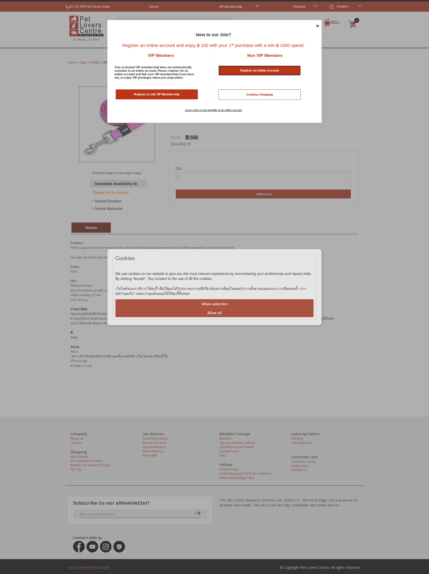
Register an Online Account (259, 70)
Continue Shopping (259, 94)
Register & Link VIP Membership (156, 94)
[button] (317, 25)
